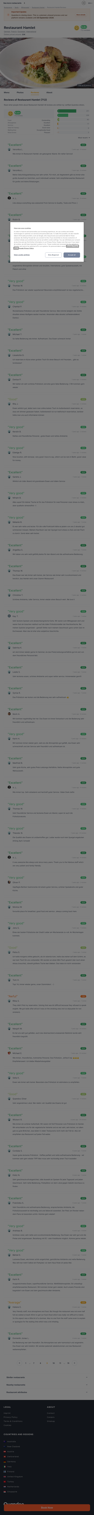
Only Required (53, 255)
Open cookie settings (22, 255)
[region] (47, 242)
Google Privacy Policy (26, 248)
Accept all (72, 255)
